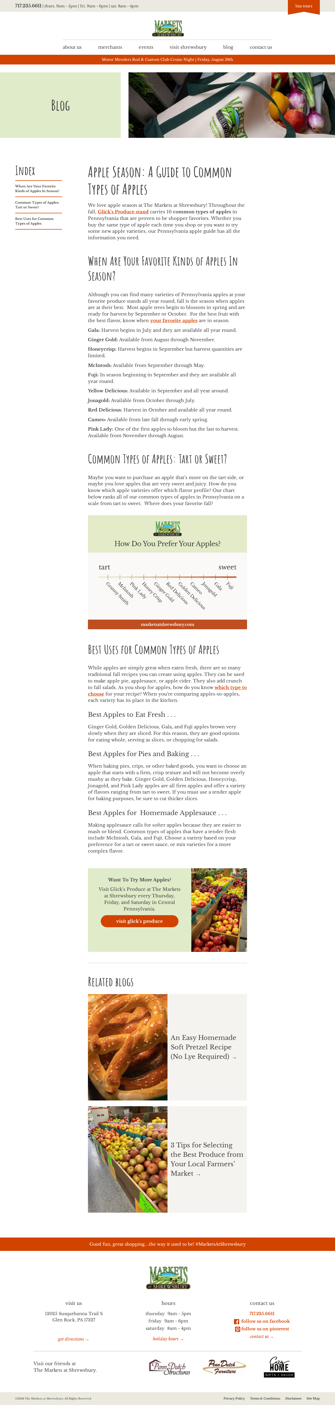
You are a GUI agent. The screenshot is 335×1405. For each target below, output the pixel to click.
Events (146, 47)
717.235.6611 (28, 5)
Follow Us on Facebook (265, 1321)
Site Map (313, 1398)
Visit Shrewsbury (188, 47)
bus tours (303, 6)
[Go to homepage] (167, 28)
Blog (228, 47)
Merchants (110, 47)
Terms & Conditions (265, 1398)
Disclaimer (293, 1398)
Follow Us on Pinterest (265, 1328)
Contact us (261, 47)
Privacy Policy (234, 1398)
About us (72, 47)
